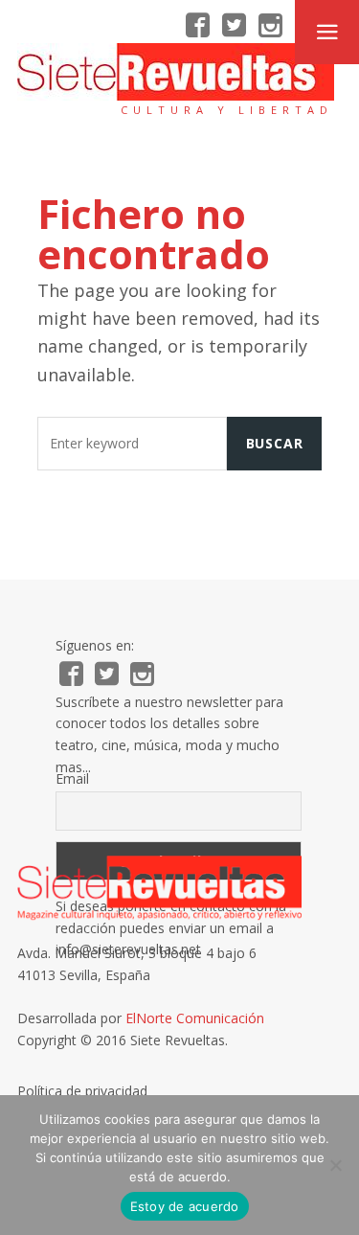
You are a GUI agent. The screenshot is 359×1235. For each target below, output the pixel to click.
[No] (335, 1165)
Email (72, 778)
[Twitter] (234, 26)
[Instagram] (270, 26)
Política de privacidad (82, 1091)
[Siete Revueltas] (175, 72)
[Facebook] (198, 26)
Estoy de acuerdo (184, 1206)
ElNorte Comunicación (194, 1018)
